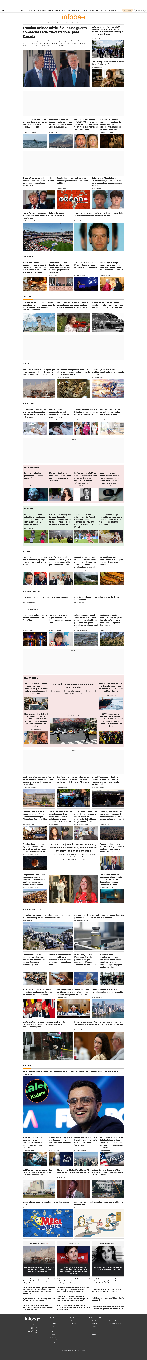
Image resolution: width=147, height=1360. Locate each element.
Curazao (74, 23)
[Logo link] (73, 16)
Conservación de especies (93, 23)
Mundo (85, 10)
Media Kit (94, 1334)
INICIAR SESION (140, 10)
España (57, 10)
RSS (53, 1342)
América (53, 1320)
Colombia (50, 10)
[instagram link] (36, 1328)
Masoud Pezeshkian (58, 23)
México (63, 10)
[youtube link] (29, 1331)
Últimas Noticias (94, 10)
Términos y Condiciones (115, 1320)
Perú (69, 10)
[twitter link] (32, 1328)
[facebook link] (29, 1328)
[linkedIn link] (36, 1331)
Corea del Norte (81, 23)
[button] (3, 10)
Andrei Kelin (68, 23)
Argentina (32, 10)
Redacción (74, 1320)
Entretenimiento (113, 10)
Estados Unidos (41, 10)
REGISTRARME (127, 10)
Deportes (103, 10)
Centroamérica (76, 10)
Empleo (74, 1323)
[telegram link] (32, 1331)
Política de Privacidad (115, 1323)
